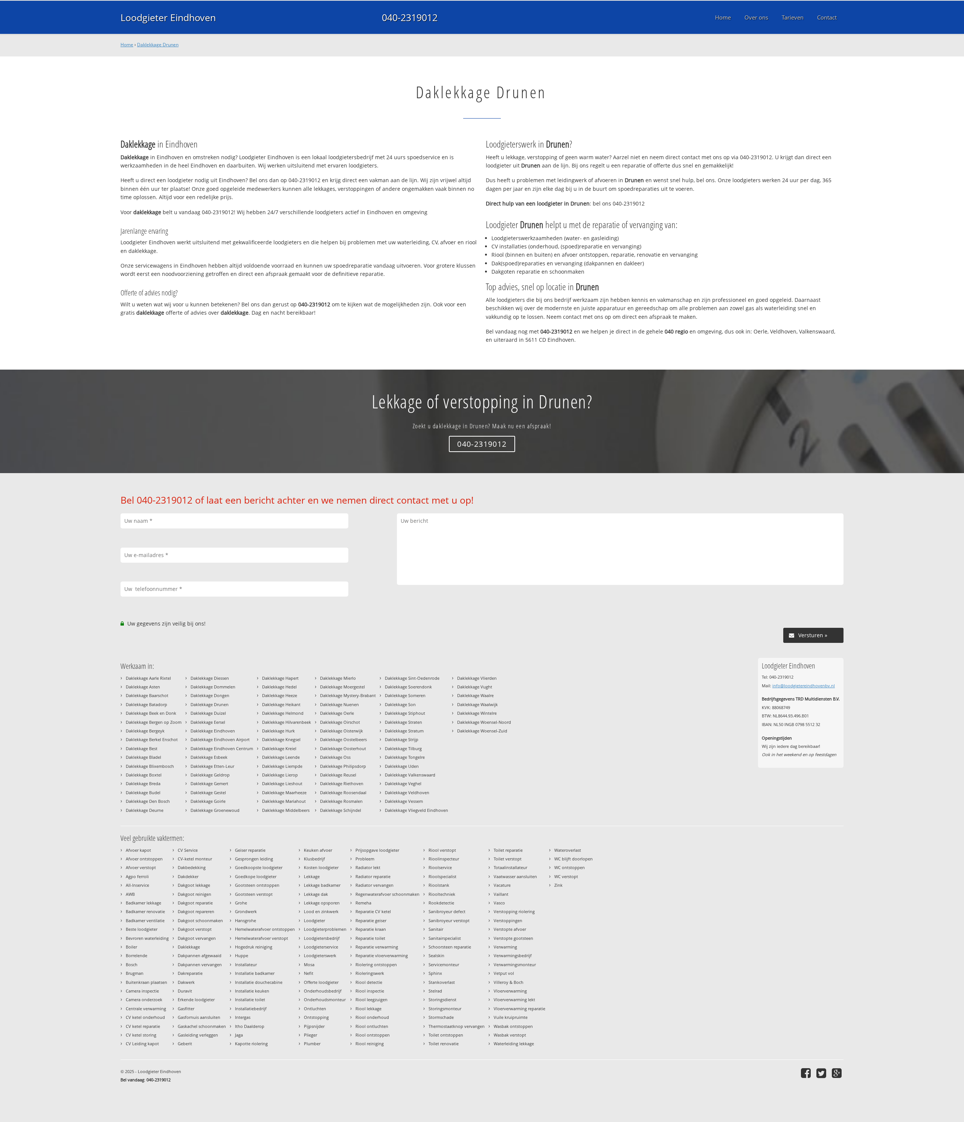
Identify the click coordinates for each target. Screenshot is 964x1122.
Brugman (134, 973)
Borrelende (136, 955)
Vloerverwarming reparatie (519, 1008)
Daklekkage (189, 947)
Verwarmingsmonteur (515, 964)
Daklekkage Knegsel (281, 739)
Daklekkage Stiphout (405, 713)
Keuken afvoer (318, 850)
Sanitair (436, 929)
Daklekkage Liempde (282, 766)
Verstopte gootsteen (513, 938)
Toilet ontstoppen (446, 1035)
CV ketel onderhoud (145, 1017)
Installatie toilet (250, 999)
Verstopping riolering (514, 911)
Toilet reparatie (508, 850)
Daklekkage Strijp (401, 739)
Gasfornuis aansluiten (199, 1017)
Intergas (242, 1017)
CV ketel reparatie (143, 1026)
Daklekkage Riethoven (341, 783)
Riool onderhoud (372, 1017)
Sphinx (435, 973)
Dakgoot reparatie (195, 903)
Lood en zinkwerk (321, 911)
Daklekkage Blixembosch (150, 766)
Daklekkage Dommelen (213, 687)
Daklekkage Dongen (210, 695)
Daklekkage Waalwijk (477, 704)
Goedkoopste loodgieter (258, 867)
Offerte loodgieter (321, 982)
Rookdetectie (441, 903)
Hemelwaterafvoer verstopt (261, 938)
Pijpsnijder (314, 1026)
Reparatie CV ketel (373, 911)
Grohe (241, 903)
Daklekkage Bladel (143, 757)
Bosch (131, 964)
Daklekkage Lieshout (282, 783)
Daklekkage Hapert (280, 678)
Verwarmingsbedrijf (513, 955)
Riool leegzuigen (371, 999)
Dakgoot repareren (196, 911)
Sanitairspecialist (445, 938)
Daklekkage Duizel (208, 713)
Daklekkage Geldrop (210, 775)
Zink (558, 885)
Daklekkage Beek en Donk (151, 713)
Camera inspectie (142, 991)
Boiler (131, 947)
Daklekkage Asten (143, 687)
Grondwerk (246, 911)
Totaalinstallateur (510, 867)
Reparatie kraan (370, 929)
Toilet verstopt (508, 859)
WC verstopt (566, 876)
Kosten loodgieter (321, 867)
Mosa (309, 964)
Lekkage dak (316, 894)
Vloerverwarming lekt (514, 999)
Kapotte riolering (251, 1043)
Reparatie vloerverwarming (381, 955)
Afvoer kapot (138, 850)
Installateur (246, 964)
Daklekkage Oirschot (340, 722)
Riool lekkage (368, 1008)
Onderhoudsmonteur (325, 999)
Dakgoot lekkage (194, 885)
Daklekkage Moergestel (342, 687)
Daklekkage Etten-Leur (212, 766)
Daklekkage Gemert (209, 783)
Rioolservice (440, 867)
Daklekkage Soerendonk (408, 687)
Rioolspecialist (442, 876)
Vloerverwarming (510, 991)
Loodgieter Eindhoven (168, 17)
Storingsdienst (442, 999)
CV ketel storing (141, 1035)
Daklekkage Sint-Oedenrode (412, 678)
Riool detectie (368, 982)
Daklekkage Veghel (403, 783)
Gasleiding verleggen (198, 1035)
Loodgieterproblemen (325, 929)
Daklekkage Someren (405, 695)
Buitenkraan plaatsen (146, 982)
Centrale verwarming (146, 1008)
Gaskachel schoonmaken (202, 1026)
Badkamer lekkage (143, 903)
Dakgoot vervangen (197, 938)
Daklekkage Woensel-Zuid (482, 731)
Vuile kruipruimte (511, 1017)
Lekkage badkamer (322, 885)
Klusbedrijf (314, 859)
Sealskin (436, 955)
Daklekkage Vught (474, 687)
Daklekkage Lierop (280, 775)
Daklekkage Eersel (208, 722)
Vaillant (501, 894)
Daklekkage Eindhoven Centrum (222, 748)
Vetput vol (504, 973)
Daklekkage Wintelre (477, 713)
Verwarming (505, 947)
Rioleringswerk (369, 973)
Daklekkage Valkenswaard (410, 775)
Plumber (312, 1043)
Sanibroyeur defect (447, 911)
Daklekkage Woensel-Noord (484, 722)
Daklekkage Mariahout (284, 801)
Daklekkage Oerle (337, 713)
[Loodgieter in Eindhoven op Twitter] (822, 1073)
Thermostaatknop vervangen (457, 1026)
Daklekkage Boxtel (144, 775)
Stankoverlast (442, 982)
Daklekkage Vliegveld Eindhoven (416, 810)
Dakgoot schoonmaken (200, 920)
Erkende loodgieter (196, 999)
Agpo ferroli (137, 876)
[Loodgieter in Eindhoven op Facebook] (807, 1073)
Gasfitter (186, 1008)
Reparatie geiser (370, 920)
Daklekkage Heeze (279, 695)
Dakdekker (188, 876)
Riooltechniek (442, 894)
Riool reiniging (369, 1043)
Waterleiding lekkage (514, 1043)
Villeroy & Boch (508, 982)
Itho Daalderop (249, 1026)
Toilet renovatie (444, 1043)
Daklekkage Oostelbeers (343, 739)
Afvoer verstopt (141, 867)
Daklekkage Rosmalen (341, 801)
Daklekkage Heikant (281, 704)
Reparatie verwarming (376, 947)
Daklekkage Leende (281, 757)
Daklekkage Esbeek (209, 757)
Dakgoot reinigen (194, 894)
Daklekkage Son (400, 704)
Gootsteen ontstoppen (257, 885)
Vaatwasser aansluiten (515, 876)
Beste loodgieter (141, 929)
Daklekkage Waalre (475, 695)
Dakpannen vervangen (200, 964)
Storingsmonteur (445, 1008)
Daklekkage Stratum (404, 731)
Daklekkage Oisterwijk (341, 731)
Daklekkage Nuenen (339, 704)
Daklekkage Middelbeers (286, 810)
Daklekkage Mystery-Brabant (348, 695)
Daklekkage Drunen (157, 44)
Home (126, 44)
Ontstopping (316, 1017)
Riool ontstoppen (372, 1035)
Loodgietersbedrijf (322, 938)
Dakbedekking (192, 867)
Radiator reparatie (372, 876)
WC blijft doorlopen (573, 859)
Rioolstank (439, 885)
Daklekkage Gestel (208, 792)
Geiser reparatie (250, 850)
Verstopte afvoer (510, 929)
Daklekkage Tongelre (405, 757)
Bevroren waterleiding (147, 938)
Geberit (185, 1043)
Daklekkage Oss (335, 757)
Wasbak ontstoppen (513, 1026)
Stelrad (435, 991)
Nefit (308, 973)
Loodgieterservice (321, 947)
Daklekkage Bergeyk (145, 731)
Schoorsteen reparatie (450, 947)
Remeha (363, 903)
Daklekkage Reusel (338, 775)
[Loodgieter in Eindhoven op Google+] (838, 1073)
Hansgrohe (245, 920)
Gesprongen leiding (254, 859)
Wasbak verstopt (510, 1035)
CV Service (188, 850)
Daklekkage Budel (143, 792)
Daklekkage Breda (143, 783)
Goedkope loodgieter (255, 876)
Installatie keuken (252, 991)
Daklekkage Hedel (279, 687)
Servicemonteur (444, 964)
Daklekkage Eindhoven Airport (220, 739)
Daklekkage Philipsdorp (343, 766)
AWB (130, 894)
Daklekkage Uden (402, 766)
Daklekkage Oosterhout (343, 748)
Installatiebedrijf (251, 1008)
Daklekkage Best (141, 748)
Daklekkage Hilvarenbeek (286, 722)
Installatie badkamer (255, 973)
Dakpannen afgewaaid (199, 955)
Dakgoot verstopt (195, 929)
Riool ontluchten (371, 1026)
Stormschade (441, 1017)
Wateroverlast (567, 850)
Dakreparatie (190, 973)
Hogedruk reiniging (253, 947)
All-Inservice (137, 885)
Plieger (310, 1035)
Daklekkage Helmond (283, 713)
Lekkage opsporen (322, 903)
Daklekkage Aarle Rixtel (148, 678)
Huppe (241, 955)
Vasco (499, 903)
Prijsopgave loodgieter (377, 850)
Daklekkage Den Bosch (148, 801)
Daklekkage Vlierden (477, 678)
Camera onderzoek (144, 999)
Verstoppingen (508, 920)
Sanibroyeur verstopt (449, 920)
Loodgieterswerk (320, 955)
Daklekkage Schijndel (340, 810)
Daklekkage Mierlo (338, 678)
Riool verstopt (442, 850)
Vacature (502, 885)
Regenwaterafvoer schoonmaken (387, 894)
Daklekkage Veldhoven (407, 792)
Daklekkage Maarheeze (284, 792)
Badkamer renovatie (145, 911)
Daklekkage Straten (403, 722)
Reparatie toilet (370, 938)
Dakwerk (186, 982)
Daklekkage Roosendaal (343, 792)
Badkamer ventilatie (145, 920)
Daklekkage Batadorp (146, 704)
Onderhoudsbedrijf (323, 991)
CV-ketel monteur (195, 859)
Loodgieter (314, 920)
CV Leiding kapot (142, 1043)
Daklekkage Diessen (210, 678)
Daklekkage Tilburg (403, 748)
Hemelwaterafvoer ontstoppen (265, 929)
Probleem (364, 859)
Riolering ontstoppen (376, 964)
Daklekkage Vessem (404, 801)
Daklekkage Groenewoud (215, 810)
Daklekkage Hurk (278, 731)
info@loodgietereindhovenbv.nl (803, 685)
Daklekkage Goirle (208, 801)
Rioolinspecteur (444, 859)
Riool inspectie (369, 991)
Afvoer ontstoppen (144, 859)
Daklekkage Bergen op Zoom (154, 722)
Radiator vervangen (374, 885)
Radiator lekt (367, 867)
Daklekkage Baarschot (147, 695)
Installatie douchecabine (258, 982)
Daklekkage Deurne (144, 810)
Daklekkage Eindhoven (213, 731)
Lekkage (312, 876)
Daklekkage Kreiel (279, 748)
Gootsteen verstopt (254, 894)
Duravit (185, 991)
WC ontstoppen (569, 867)
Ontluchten (315, 1008)
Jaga (239, 1035)
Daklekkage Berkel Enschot (152, 739)
